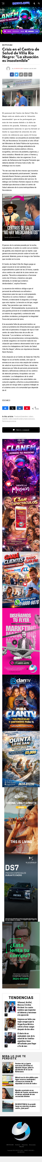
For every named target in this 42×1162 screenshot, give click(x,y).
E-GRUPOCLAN (18, 68)
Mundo (21, 1146)
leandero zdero (27, 416)
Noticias (5, 421)
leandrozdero (18, 419)
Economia (32, 1145)
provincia (12, 421)
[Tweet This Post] (16, 74)
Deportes (25, 1145)
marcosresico (29, 419)
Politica (17, 1145)
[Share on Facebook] (12, 74)
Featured (17, 416)
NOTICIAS (10, 1145)
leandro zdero (7, 419)
